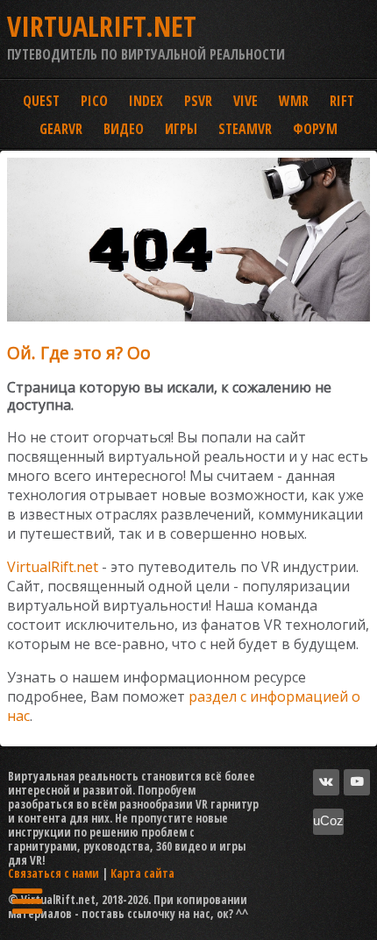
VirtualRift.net (52, 566)
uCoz (328, 821)
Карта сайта (142, 873)
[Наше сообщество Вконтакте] (326, 782)
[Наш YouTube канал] (357, 782)
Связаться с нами (53, 873)
